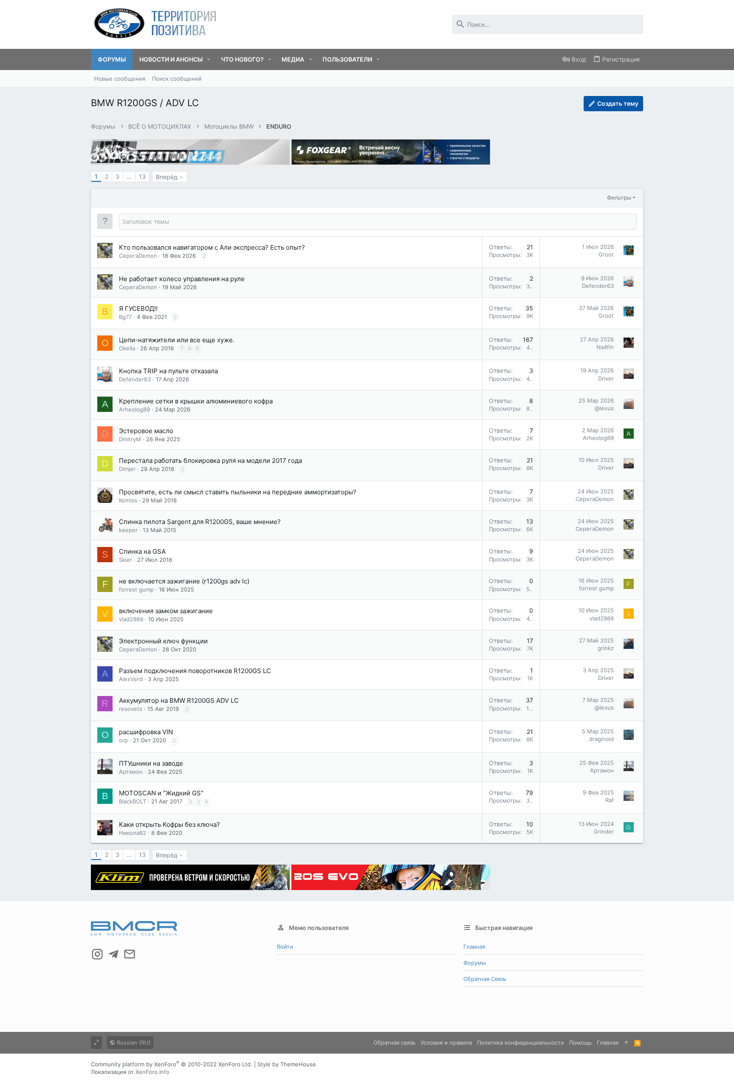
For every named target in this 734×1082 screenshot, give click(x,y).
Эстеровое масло (146, 431)
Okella (127, 348)
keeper (128, 530)
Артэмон (131, 771)
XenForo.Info (152, 1071)
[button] (208, 59)
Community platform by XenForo (171, 1064)
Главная (474, 946)
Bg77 (125, 316)
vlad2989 (131, 619)
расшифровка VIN (146, 732)
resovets (130, 708)
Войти (285, 946)
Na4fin (605, 347)
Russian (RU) (133, 1042)
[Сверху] (626, 1042)
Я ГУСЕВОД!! (138, 308)
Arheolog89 (134, 409)
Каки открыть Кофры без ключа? (169, 824)
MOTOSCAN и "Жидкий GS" (161, 793)
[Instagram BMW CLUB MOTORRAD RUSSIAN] (97, 954)
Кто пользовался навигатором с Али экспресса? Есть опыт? (212, 247)
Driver (606, 378)
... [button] (129, 176)
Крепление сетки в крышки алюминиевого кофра (196, 401)
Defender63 (598, 285)
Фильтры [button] (619, 197)
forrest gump (136, 589)
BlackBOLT (132, 801)
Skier (125, 559)
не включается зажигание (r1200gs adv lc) (184, 581)
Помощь (580, 1042)
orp (123, 740)
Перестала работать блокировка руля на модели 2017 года (210, 460)
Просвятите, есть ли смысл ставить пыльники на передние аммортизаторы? (237, 492)
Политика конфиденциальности (520, 1042)
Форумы (474, 962)
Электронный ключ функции (163, 641)
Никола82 (132, 832)
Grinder (604, 831)
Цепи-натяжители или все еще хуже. (176, 340)
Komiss (128, 500)
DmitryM (130, 439)
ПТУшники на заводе (151, 763)
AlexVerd (131, 679)
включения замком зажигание (166, 611)
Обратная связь (484, 978)
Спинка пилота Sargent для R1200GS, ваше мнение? (200, 522)
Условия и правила (446, 1042)
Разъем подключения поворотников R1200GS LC (195, 671)
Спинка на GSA (142, 551)
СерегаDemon (138, 255)
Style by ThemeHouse (286, 1064)
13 (142, 176)
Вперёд (167, 176)
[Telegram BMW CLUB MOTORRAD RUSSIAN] (113, 954)
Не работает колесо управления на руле (182, 279)
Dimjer (127, 468)
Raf (609, 800)
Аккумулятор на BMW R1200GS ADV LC (179, 700)
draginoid (601, 738)
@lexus (604, 408)
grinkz (606, 648)
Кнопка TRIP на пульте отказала (168, 371)
